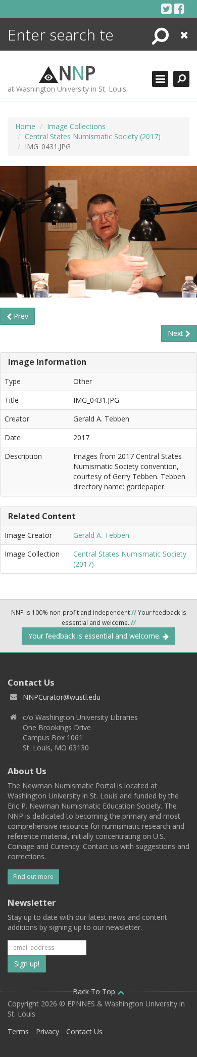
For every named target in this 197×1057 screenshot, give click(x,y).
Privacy (47, 1031)
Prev (20, 316)
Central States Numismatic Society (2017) (93, 136)
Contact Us (84, 1031)
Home (25, 126)
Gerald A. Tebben (101, 535)
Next (176, 333)
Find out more (33, 876)
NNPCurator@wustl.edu (62, 697)
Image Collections (76, 126)
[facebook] (179, 9)
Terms (18, 1031)
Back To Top (95, 991)
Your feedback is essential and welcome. (95, 636)
